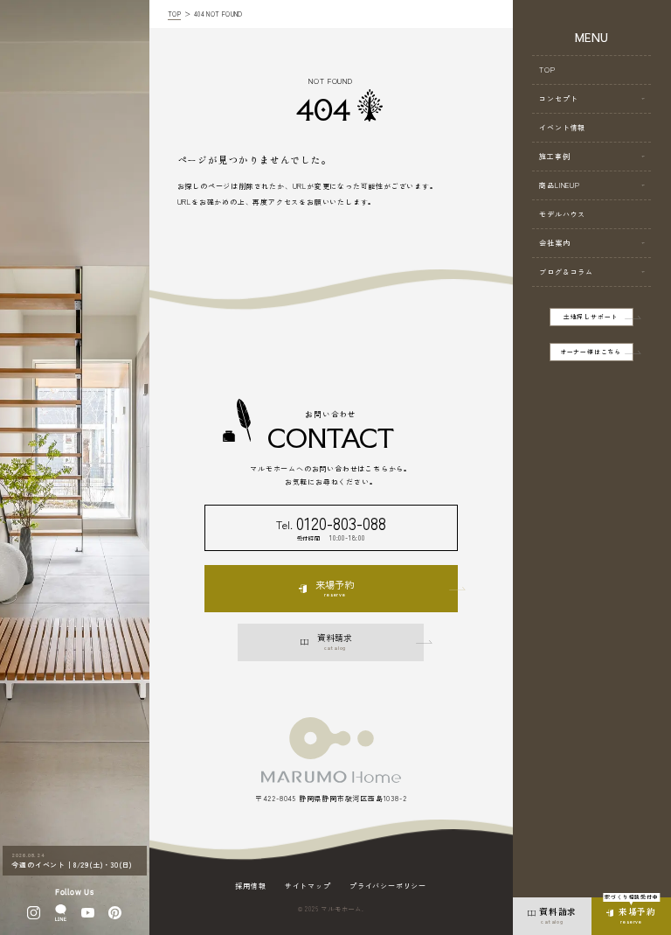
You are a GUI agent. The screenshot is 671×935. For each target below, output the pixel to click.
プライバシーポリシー (387, 886)
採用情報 (250, 886)
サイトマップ (308, 886)
